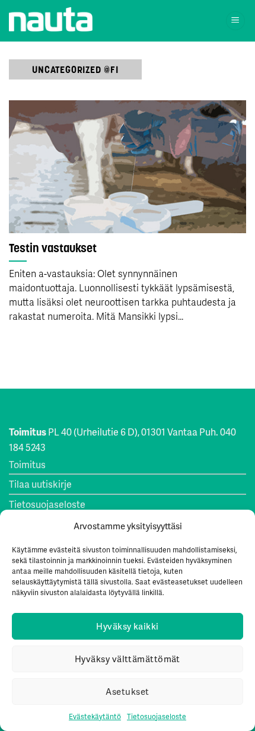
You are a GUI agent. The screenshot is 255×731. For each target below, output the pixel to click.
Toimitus (27, 464)
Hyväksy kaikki (127, 626)
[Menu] (236, 21)
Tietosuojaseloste (156, 716)
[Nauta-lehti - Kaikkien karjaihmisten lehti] (51, 20)
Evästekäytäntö (95, 716)
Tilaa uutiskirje (40, 484)
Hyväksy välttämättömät (127, 658)
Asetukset (127, 691)
